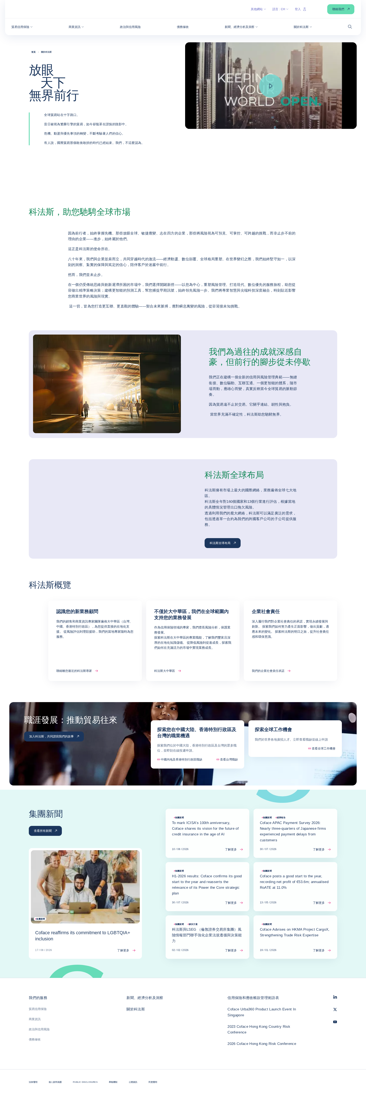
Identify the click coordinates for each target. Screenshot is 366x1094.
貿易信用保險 (38, 1009)
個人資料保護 (55, 1082)
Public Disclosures (85, 1082)
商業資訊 (35, 1019)
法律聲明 (33, 1082)
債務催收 (35, 1039)
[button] (22, 26)
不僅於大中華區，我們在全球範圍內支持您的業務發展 (191, 614)
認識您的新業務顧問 (77, 611)
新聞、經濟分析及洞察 (144, 998)
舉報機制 (113, 1082)
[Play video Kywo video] (271, 86)
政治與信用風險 (39, 1029)
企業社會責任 (266, 611)
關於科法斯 (135, 1009)
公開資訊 (133, 1082)
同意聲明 (152, 1082)
